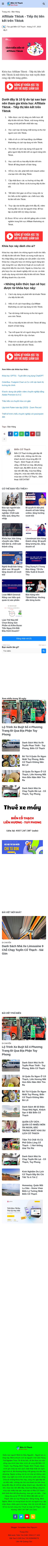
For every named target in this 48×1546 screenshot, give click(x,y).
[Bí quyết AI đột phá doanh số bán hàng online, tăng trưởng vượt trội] (36, 498)
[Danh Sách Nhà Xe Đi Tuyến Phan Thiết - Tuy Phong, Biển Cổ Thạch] (11, 746)
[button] (3, 3)
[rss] (33, 1516)
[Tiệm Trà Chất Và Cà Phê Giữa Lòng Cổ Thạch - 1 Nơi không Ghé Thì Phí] (11, 1144)
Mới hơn (6, 645)
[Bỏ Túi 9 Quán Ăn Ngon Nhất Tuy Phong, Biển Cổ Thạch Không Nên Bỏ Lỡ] (11, 761)
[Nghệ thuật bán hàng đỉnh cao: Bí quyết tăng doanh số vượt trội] (12, 557)
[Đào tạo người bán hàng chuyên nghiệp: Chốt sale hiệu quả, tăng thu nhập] (12, 498)
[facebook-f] (15, 1516)
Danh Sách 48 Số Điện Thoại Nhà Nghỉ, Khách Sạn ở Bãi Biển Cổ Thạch (33, 1111)
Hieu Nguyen (32, 1527)
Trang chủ (6, 12)
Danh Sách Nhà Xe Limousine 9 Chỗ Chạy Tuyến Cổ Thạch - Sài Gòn (22, 950)
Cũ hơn (42, 645)
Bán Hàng (16, 12)
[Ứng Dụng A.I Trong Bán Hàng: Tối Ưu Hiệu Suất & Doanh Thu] (36, 557)
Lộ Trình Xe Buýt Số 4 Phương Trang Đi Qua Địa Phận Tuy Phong (22, 730)
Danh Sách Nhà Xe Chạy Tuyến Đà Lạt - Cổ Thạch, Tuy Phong (34, 791)
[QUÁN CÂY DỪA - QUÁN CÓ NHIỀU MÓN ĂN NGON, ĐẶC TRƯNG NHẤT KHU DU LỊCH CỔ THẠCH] (11, 1126)
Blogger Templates (18, 1527)
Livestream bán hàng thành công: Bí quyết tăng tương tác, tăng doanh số (36, 542)
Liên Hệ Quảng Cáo (24, 1541)
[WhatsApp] (21, 434)
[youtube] (27, 1516)
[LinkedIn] (27, 434)
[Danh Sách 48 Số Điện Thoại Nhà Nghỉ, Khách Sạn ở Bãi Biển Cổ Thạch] (11, 1111)
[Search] (43, 651)
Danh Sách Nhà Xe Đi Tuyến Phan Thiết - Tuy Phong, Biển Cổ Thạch (33, 745)
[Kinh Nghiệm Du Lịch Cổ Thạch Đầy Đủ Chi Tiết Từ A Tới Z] (11, 1174)
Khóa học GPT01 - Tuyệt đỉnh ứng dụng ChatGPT (23, 376)
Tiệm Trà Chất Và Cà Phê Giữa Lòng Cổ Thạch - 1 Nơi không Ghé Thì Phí (32, 1144)
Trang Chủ (24, 1532)
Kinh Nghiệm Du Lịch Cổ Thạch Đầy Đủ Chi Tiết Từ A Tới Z (33, 1174)
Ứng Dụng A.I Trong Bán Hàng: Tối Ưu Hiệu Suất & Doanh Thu (35, 570)
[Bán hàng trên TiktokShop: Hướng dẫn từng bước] (36, 585)
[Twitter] (16, 434)
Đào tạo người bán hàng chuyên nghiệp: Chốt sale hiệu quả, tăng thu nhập (11, 513)
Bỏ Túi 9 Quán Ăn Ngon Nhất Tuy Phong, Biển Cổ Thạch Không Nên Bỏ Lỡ (34, 760)
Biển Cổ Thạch (22, 449)
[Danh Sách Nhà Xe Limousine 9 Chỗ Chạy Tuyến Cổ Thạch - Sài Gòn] (24, 927)
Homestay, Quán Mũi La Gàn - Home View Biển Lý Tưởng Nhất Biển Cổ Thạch (32, 1189)
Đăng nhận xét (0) (24, 638)
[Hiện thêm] (4, 439)
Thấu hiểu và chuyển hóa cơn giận (16, 401)
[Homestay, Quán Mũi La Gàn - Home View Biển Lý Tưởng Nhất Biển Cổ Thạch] (11, 1190)
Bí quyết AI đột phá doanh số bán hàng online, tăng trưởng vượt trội (35, 512)
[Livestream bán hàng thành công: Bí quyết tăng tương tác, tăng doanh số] (36, 529)
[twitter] (21, 1516)
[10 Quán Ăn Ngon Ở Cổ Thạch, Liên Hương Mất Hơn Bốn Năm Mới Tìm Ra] (11, 776)
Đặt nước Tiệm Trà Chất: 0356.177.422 (24, 1535)
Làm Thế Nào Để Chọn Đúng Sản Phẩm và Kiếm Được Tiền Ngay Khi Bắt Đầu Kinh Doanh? (12, 625)
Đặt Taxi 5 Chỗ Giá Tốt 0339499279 (24, 1538)
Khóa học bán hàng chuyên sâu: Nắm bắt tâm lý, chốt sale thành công (11, 542)
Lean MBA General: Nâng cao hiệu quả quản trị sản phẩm (11, 597)
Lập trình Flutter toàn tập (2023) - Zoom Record (21, 407)
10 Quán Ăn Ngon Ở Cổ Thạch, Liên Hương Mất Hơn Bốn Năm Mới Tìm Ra (34, 775)
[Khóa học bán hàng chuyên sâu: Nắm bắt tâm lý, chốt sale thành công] (12, 529)
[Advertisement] (24, 677)
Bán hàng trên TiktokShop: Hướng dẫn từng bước (35, 597)
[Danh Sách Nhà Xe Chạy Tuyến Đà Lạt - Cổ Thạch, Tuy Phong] (11, 791)
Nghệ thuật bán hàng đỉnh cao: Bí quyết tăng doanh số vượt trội (12, 570)
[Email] (38, 434)
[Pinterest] (32, 434)
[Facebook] (10, 434)
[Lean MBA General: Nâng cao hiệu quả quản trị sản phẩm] (12, 585)
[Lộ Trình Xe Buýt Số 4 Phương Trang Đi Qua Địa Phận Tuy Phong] (24, 711)
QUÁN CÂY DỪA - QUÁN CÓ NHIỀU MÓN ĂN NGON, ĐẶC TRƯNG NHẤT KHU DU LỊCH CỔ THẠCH (33, 1127)
